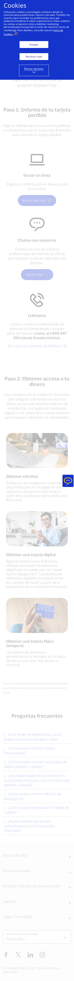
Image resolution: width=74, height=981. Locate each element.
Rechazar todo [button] (34, 56)
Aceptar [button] (33, 44)
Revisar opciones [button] (34, 68)
